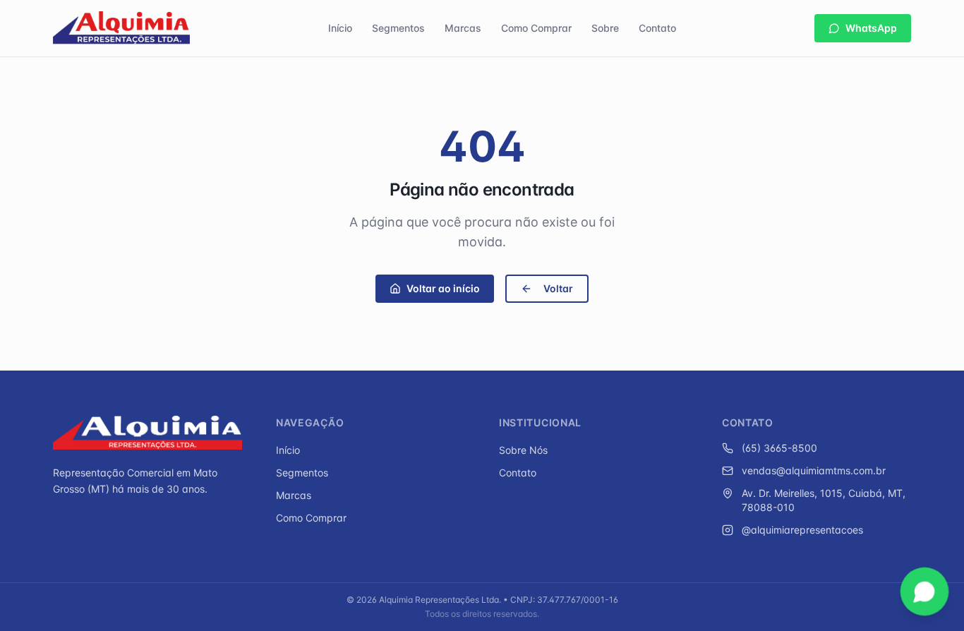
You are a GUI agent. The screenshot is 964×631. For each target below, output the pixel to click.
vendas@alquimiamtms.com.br (814, 470)
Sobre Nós (523, 450)
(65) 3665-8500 (779, 448)
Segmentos (398, 28)
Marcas (463, 28)
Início (340, 28)
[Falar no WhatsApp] (924, 591)
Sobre (605, 28)
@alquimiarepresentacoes (802, 530)
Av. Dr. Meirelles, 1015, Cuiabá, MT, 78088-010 (823, 500)
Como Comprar (536, 28)
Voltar (558, 288)
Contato (657, 28)
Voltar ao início (443, 288)
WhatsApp (871, 28)
